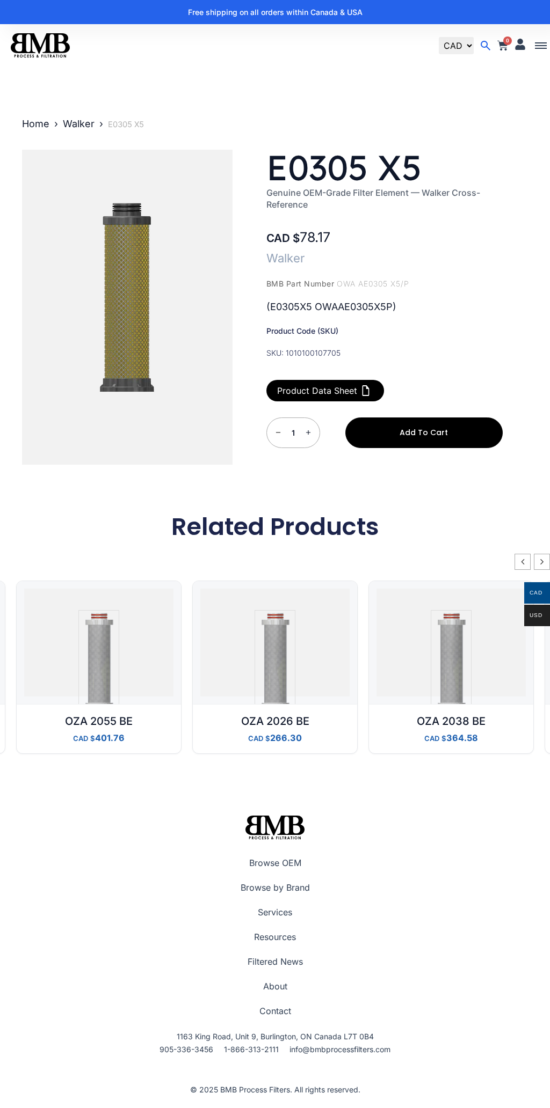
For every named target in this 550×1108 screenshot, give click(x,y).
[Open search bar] (485, 45)
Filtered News (275, 961)
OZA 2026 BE (275, 721)
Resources (275, 936)
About (275, 986)
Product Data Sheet (317, 390)
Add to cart (424, 432)
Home (35, 123)
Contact (275, 1011)
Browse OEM (275, 862)
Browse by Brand (275, 887)
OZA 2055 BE (99, 721)
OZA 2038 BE (451, 721)
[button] (541, 46)
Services (275, 912)
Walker (79, 123)
